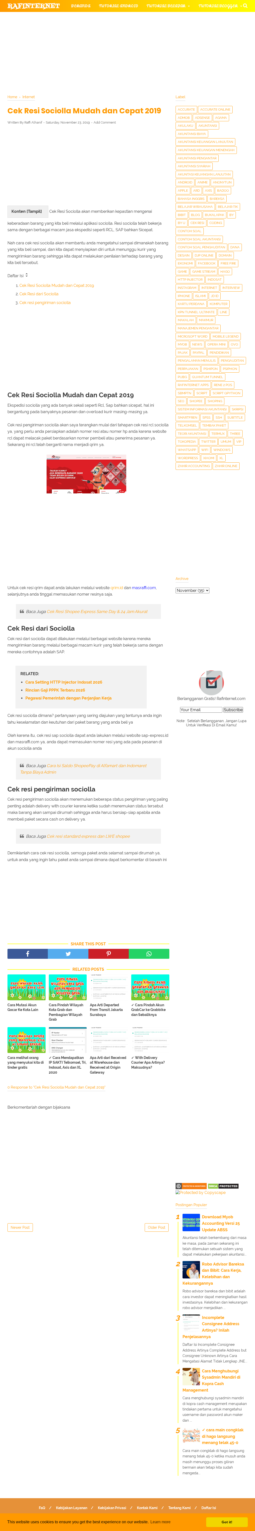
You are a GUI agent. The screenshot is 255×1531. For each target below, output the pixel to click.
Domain (225, 255)
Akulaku (185, 126)
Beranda (80, 5)
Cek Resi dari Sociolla (39, 294)
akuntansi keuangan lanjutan (205, 142)
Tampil (34, 211)
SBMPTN (184, 393)
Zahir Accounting (194, 466)
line (223, 312)
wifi (204, 450)
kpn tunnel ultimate (196, 312)
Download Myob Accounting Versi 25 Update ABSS (221, 1223)
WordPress (188, 458)
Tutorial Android (118, 5)
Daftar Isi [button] (15, 275)
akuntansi (207, 126)
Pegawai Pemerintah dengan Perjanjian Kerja (68, 698)
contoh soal (189, 231)
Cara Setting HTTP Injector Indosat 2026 (63, 682)
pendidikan (219, 352)
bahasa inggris (191, 199)
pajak (183, 352)
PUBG (182, 377)
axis (208, 190)
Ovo (234, 344)
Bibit (182, 215)
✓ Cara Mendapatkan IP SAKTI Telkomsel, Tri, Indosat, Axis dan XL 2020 (67, 1065)
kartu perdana (191, 304)
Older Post (156, 1227)
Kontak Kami (147, 1508)
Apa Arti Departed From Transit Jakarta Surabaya (106, 1010)
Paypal (198, 352)
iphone (184, 296)
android (185, 182)
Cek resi (197, 223)
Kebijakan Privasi (112, 1508)
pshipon (210, 369)
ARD (196, 190)
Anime (202, 182)
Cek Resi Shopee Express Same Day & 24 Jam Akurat (97, 611)
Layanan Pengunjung (126, 54)
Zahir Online (226, 466)
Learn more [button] (160, 1522)
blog (195, 215)
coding (215, 223)
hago (225, 271)
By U (181, 223)
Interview (231, 288)
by (231, 215)
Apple (183, 190)
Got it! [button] (227, 1522)
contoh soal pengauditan (201, 247)
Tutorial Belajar (166, 5)
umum (226, 441)
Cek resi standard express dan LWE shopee (88, 836)
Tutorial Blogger (218, 5)
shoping (215, 401)
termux (218, 434)
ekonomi (185, 263)
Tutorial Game (87, 18)
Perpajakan (188, 369)
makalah (186, 320)
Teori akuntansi (192, 434)
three (235, 434)
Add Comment (105, 122)
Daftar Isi (208, 1508)
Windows (221, 450)
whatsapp (187, 450)
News (197, 344)
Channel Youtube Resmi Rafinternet (53, 54)
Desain (184, 255)
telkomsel (187, 425)
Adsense (202, 118)
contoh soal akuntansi (199, 239)
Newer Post (20, 1227)
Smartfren (187, 417)
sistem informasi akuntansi (202, 409)
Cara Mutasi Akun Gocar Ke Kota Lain (22, 1007)
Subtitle (235, 417)
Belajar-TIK (228, 207)
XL (221, 458)
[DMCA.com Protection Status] (223, 1187)
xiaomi (208, 458)
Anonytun (222, 182)
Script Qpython (226, 393)
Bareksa (217, 199)
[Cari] (245, 5)
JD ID (214, 296)
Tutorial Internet (137, 18)
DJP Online (204, 255)
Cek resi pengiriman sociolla (45, 302)
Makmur (206, 320)
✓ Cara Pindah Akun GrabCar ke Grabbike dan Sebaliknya (148, 1010)
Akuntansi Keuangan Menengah (206, 150)
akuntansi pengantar (197, 158)
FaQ (42, 1508)
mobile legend (226, 336)
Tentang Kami (179, 1508)
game (182, 271)
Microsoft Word (192, 336)
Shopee (196, 401)
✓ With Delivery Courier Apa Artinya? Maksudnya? (148, 1062)
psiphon (230, 369)
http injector (190, 279)
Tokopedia (187, 441)
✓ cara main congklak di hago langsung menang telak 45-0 (223, 1436)
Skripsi (237, 409)
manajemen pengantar (198, 328)
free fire (228, 263)
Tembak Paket (214, 425)
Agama (221, 118)
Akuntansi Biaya (192, 134)
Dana (235, 247)
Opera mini (216, 344)
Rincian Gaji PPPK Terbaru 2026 (55, 690)
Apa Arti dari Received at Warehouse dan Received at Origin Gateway (108, 1065)
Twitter (208, 441)
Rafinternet (33, 6)
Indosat (215, 279)
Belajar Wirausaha (195, 207)
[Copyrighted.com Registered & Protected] (191, 1187)
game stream (203, 271)
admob (184, 118)
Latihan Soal (192, 41)
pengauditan (232, 360)
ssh (219, 417)
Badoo (223, 190)
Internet (209, 288)
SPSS (206, 417)
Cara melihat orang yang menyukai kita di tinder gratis (25, 1062)
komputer (218, 304)
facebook (206, 263)
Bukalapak (214, 215)
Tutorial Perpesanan (141, 30)
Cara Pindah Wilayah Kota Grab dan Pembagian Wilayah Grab (66, 1012)
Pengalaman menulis (197, 360)
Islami (200, 296)
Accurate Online (215, 109)
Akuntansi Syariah (194, 166)
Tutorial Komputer (189, 18)
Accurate (186, 109)
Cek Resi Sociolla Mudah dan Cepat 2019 (56, 285)
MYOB (182, 344)
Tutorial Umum (195, 30)
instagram (187, 288)
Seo (181, 401)
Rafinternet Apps (193, 385)
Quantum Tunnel (207, 377)
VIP (238, 441)
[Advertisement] (88, 165)
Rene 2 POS (223, 385)
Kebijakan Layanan (71, 1508)
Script (201, 393)
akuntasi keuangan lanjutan (204, 174)
